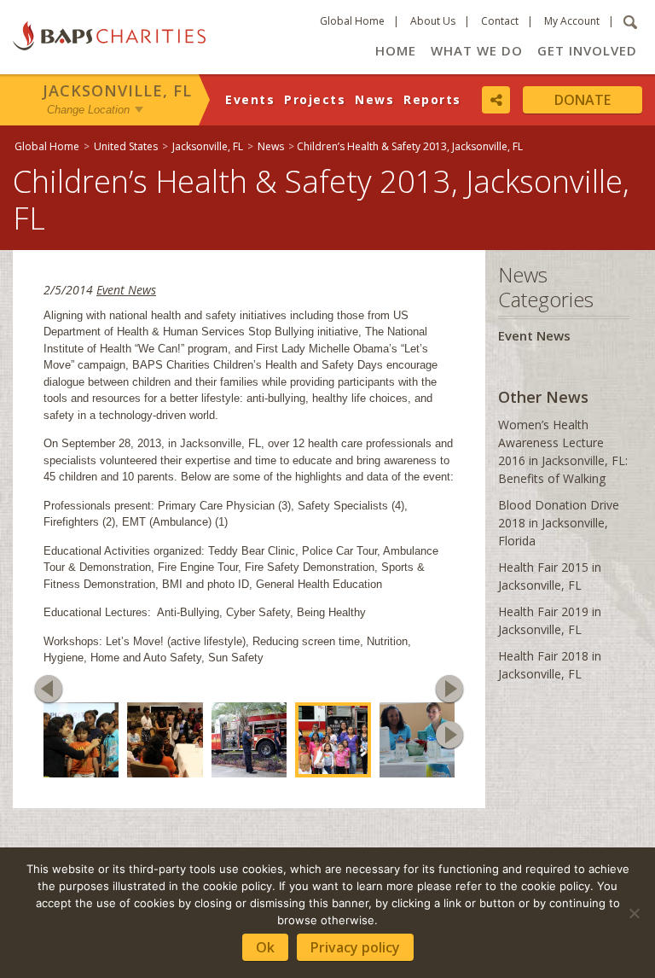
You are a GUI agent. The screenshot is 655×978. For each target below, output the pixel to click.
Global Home (352, 21)
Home (395, 50)
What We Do (477, 50)
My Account (572, 21)
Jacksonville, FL (117, 90)
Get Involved (587, 50)
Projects (314, 99)
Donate (582, 99)
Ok (265, 947)
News (374, 99)
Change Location (88, 109)
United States (126, 146)
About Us (432, 21)
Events (250, 99)
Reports (432, 99)
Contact (500, 21)
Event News (126, 290)
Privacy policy (355, 947)
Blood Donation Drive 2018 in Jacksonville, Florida (558, 523)
